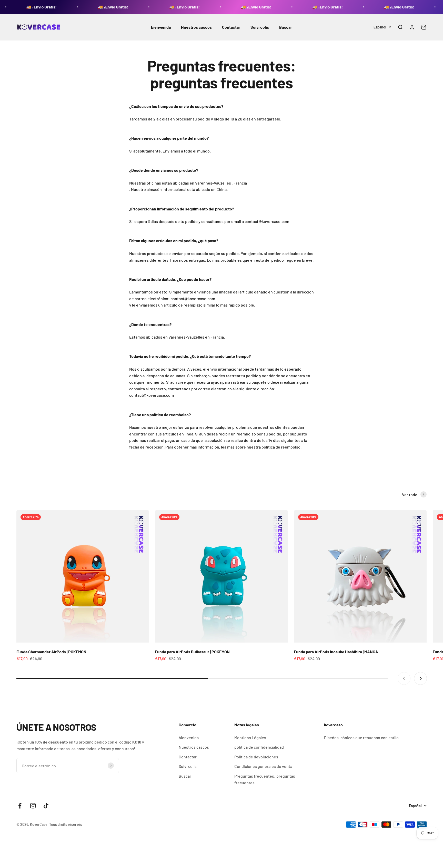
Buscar (285, 27)
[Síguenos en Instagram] (32, 805)
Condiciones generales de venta (263, 766)
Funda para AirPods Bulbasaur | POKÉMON (192, 651)
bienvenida (161, 27)
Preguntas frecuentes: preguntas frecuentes (264, 779)
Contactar (231, 27)
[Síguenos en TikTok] (46, 805)
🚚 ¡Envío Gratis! (19, 6)
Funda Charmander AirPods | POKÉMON (51, 651)
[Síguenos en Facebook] (19, 805)
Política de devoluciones (256, 756)
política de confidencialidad (259, 747)
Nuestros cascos (196, 27)
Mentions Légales (250, 737)
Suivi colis (259, 27)
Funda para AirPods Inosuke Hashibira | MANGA (336, 651)
